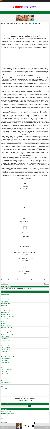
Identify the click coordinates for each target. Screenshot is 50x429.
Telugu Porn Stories (4, 360)
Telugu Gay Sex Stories (5, 347)
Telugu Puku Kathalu (5, 362)
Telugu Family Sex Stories (6, 345)
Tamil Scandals (4, 388)
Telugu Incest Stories (5, 353)
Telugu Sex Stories (4, 1)
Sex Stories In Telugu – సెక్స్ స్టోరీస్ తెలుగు (8, 334)
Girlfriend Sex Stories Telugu (6, 307)
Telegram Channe (23, 400)
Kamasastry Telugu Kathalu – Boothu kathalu (9, 318)
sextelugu (31, 279)
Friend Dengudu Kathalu (7, 279)
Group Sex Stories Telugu (6, 24)
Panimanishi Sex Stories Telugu (7, 327)
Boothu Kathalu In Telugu (5, 303)
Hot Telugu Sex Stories (5, 312)
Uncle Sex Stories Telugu (5, 378)
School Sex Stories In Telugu (6, 329)
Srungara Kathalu (4, 338)
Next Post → (46, 283)
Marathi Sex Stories (4, 392)
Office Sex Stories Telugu (5, 325)
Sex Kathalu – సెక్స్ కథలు (5, 332)
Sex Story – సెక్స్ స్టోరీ (5, 336)
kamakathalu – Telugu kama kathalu (7, 316)
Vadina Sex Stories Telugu (6, 380)
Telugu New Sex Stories (5, 358)
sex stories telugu (22, 279)
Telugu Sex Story (4, 371)
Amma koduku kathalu (5, 294)
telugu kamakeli (7, 280)
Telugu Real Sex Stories (5, 364)
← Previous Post (4, 283)
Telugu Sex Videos (4, 373)
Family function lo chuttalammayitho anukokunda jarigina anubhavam (22, 23)
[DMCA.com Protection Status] (4, 422)
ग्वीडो (2, 386)
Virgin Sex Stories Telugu (5, 382)
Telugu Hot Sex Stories (5, 349)
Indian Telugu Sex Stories (5, 314)
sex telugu (27, 279)
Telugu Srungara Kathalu (5, 375)
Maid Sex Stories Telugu (5, 321)
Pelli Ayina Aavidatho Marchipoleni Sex (8, 418)
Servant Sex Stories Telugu (6, 331)
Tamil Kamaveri (4, 390)
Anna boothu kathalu (5, 296)
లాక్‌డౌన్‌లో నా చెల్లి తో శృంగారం (6, 411)
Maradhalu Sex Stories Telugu (6, 323)
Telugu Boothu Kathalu (37, 279)
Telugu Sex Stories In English (6, 369)
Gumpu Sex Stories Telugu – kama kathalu (9, 310)
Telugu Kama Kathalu (5, 354)
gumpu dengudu (15, 279)
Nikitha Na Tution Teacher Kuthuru (7, 413)
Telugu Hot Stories (4, 351)
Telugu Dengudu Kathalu (5, 343)
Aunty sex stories (4, 301)
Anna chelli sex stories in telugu (7, 299)
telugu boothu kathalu (5, 342)
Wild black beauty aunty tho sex (7, 415)
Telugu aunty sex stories (5, 340)
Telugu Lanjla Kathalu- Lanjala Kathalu (8, 356)
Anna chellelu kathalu (5, 297)
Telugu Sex (12, 280)
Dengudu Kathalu (4, 305)
